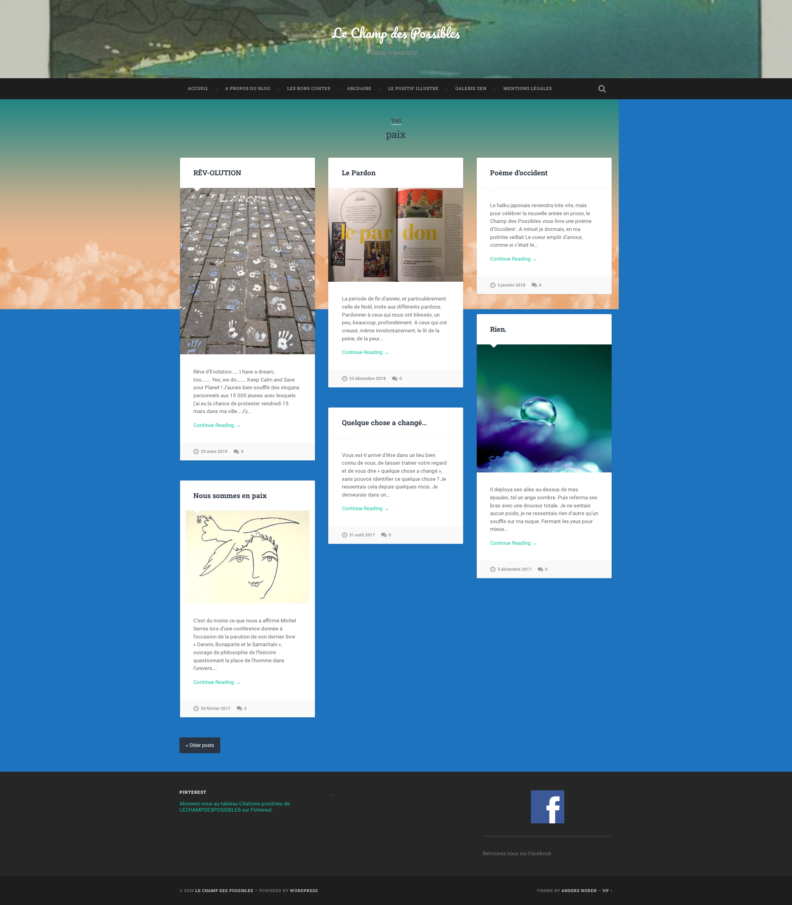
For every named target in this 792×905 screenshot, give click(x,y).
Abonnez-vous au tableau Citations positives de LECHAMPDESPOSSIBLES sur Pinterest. (234, 806)
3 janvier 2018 (511, 285)
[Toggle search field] (602, 88)
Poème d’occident (519, 172)
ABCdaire (359, 88)
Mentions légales (527, 88)
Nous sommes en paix (230, 495)
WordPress (304, 890)
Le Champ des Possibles (396, 33)
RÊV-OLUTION (217, 172)
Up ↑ (608, 890)
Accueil (198, 88)
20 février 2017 (215, 708)
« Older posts (200, 745)
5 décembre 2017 (514, 569)
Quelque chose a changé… (384, 422)
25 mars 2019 (214, 451)
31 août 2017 (362, 535)
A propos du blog (247, 88)
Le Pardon (359, 172)
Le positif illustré (413, 88)
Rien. (498, 329)
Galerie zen (471, 88)
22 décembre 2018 (367, 378)
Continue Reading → (217, 425)
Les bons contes (308, 88)
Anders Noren (579, 890)
